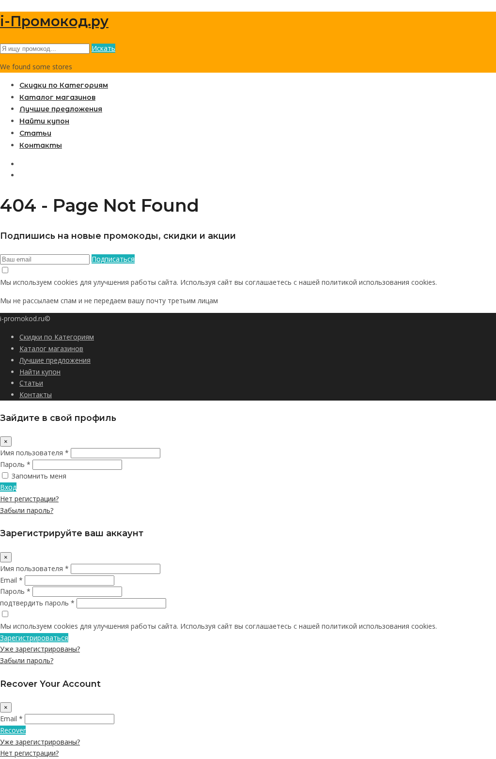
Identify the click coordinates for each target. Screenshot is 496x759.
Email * (11, 580)
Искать (103, 48)
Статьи (35, 133)
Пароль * (15, 464)
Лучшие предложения (60, 109)
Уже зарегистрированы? (40, 648)
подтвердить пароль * (37, 602)
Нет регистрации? (29, 498)
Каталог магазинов (57, 97)
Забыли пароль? (26, 510)
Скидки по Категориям (63, 85)
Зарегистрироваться (34, 637)
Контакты (40, 145)
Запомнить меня (39, 475)
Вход (8, 487)
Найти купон (44, 121)
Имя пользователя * (34, 452)
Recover (13, 730)
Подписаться (113, 258)
